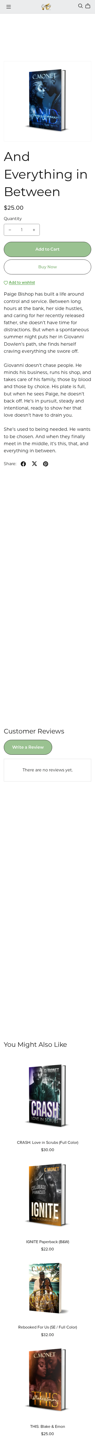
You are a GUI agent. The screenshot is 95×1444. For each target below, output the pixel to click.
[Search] (80, 6)
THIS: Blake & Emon (47, 1426)
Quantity (13, 218)
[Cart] (89, 6)
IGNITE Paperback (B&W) (47, 1241)
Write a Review (28, 747)
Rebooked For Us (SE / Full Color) (47, 1327)
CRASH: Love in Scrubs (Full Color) (47, 1142)
